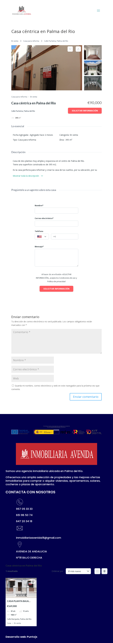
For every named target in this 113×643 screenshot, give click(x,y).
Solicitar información (85, 110)
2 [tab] (18, 595)
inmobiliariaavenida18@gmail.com (38, 538)
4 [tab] (23, 595)
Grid (97, 571)
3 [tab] (21, 595)
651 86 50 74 (24, 515)
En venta (14, 41)
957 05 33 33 (24, 509)
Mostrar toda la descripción (26, 176)
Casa (9, 623)
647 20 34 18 (24, 521)
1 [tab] (15, 595)
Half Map (104, 571)
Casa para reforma (31, 41)
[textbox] (42, 237)
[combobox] (42, 236)
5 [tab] (26, 595)
